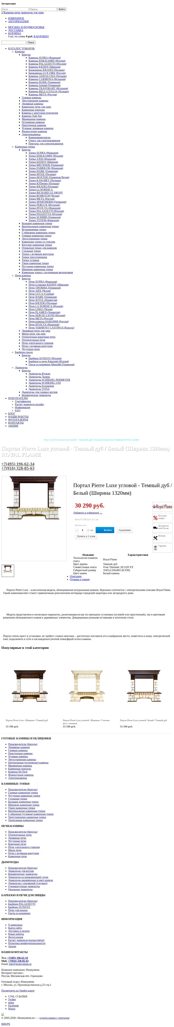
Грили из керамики (19, 913)
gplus (11, 1002)
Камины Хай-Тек (32, 116)
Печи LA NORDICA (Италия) (46, 306)
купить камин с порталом (54, 1017)
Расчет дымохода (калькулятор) (26, 940)
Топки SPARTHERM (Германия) (47, 201)
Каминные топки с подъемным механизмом (47, 272)
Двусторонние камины (35, 100)
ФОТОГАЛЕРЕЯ (18, 419)
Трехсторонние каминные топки (27, 817)
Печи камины (23, 275)
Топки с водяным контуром (38, 254)
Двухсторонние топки (34, 238)
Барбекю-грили (24, 352)
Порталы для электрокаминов (46, 143)
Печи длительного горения (37, 343)
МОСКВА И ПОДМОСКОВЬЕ (26, 27)
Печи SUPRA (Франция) (43, 281)
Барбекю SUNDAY (19, 907)
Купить (108, 530)
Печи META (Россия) (41, 318)
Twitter (12, 999)
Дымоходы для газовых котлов (39, 392)
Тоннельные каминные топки (25, 820)
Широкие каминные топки (37, 269)
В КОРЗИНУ (41, 36)
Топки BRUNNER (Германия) (46, 165)
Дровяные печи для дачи (36, 330)
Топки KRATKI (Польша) (43, 186)
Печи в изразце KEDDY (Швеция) (48, 284)
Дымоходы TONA (39, 389)
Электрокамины (31, 134)
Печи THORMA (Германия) (45, 287)
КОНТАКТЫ (16, 422)
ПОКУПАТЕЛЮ (18, 398)
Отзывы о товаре (80, 579)
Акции (12, 946)
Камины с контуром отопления (40, 112)
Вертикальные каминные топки (40, 226)
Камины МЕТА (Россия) (43, 94)
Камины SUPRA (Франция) (45, 57)
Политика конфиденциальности (26, 943)
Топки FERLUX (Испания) (44, 204)
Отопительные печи (33, 339)
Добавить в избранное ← (87, 512)
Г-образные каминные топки (38, 232)
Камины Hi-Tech (17, 771)
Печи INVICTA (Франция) (44, 324)
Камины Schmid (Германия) (44, 85)
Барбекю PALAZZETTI (21, 904)
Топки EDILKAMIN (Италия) (46, 155)
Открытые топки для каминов (39, 247)
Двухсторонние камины (22, 759)
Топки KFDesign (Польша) (44, 183)
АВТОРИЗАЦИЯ (18, 21)
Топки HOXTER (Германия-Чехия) (49, 177)
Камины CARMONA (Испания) (47, 79)
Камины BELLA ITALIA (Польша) (49, 91)
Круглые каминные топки (37, 244)
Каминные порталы (33, 109)
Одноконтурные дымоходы (24, 886)
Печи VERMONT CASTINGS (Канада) (51, 327)
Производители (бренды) (22, 744)
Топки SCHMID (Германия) (45, 217)
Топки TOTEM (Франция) (44, 220)
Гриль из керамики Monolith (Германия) (51, 364)
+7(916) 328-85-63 (17, 468)
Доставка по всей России (163, 527)
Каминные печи (17, 856)
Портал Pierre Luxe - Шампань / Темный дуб (27, 720)
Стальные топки (31, 251)
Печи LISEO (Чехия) (41, 309)
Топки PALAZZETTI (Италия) (46, 211)
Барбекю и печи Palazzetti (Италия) (49, 361)
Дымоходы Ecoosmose (41, 385)
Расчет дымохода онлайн (29, 404)
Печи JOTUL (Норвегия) (43, 300)
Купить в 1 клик (86, 536)
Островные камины (33, 122)
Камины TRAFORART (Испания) (48, 88)
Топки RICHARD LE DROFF (46, 192)
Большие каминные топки (37, 223)
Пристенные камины (34, 125)
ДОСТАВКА (15, 30)
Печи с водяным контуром (37, 346)
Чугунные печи (31, 349)
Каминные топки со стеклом (38, 241)
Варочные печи (17, 844)
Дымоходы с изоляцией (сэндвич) (27, 883)
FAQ (17, 410)
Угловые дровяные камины (37, 128)
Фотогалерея (15, 937)
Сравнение (125, 530)
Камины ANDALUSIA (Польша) (48, 76)
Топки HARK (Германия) (43, 171)
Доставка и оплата (19, 931)
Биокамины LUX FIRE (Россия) (47, 73)
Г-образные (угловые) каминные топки (31, 814)
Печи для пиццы (18, 910)
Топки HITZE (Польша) (42, 174)
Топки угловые (30, 260)
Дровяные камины (32, 103)
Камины (20, 51)
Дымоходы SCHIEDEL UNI (45, 382)
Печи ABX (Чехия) (40, 290)
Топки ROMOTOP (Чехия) (44, 195)
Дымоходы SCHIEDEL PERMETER (49, 379)
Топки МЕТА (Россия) (42, 198)
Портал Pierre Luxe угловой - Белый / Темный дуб (143, 720)
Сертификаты (23, 401)
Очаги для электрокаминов (44, 140)
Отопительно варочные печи (38, 336)
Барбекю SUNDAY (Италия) (45, 358)
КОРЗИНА (14, 33)
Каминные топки (25, 146)
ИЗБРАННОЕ (16, 18)
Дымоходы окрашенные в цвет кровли (30, 880)
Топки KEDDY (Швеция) (43, 162)
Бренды (26, 54)
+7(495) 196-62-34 (17, 464)
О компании (15, 924)
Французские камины (34, 131)
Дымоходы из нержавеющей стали (28, 877)
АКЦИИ (13, 425)
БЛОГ (11, 413)
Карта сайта (15, 927)
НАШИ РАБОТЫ (18, 416)
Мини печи (14, 850)
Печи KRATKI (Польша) (43, 303)
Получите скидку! (162, 517)
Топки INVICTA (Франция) (44, 208)
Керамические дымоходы (36, 395)
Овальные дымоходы (20, 889)
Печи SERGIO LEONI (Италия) (47, 315)
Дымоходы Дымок (39, 376)
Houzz (11, 1008)
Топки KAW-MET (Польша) (45, 180)
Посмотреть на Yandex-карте (17, 990)
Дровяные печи (17, 837)
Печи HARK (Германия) (43, 297)
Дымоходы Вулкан (39, 373)
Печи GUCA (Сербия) (41, 293)
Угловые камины (18, 756)
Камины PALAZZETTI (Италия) (47, 63)
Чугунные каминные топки (38, 266)
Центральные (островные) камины (28, 762)
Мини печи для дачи (34, 333)
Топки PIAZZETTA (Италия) (45, 214)
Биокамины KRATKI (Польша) (47, 70)
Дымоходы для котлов (21, 871)
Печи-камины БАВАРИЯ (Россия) (48, 321)
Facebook (13, 1005)
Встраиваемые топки (34, 229)
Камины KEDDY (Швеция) (44, 66)
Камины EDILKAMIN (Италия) (47, 60)
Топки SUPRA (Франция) (43, 152)
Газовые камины (31, 97)
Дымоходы (21, 367)
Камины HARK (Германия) (44, 82)
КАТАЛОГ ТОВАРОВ (21, 48)
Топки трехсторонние (34, 257)
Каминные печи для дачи (36, 106)
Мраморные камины (34, 119)
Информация (22, 407)
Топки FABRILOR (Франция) (46, 168)
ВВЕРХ (5, 1024)
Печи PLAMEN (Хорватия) (44, 312)
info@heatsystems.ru (20, 964)
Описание (76, 576)
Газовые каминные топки (36, 235)
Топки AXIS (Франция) (42, 158)
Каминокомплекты (39, 137)
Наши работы (16, 934)
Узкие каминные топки (35, 263)
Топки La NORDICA (41, 189)
